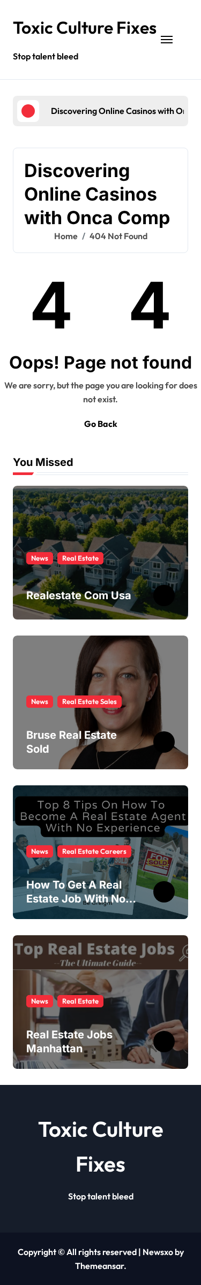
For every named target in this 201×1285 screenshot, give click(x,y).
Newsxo (158, 1251)
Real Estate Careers (94, 851)
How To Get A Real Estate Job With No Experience (75, 898)
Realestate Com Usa (78, 595)
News (39, 558)
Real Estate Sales (89, 701)
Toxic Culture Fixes (85, 27)
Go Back (100, 423)
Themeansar (99, 1265)
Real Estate (80, 558)
